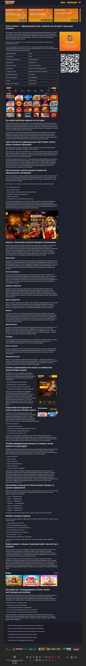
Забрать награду (23, 20)
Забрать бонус (75, 20)
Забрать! (51, 20)
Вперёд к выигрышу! (70, 46)
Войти (63, 2)
